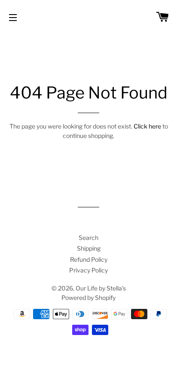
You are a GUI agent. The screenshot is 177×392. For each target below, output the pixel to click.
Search (88, 237)
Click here (147, 126)
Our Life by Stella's (101, 288)
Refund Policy (88, 259)
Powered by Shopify (88, 297)
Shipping (89, 248)
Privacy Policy (88, 270)
